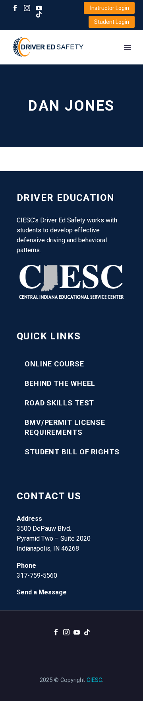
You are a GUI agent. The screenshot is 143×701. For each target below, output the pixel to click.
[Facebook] (15, 8)
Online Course (54, 364)
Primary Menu (127, 47)
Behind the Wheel (60, 383)
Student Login (111, 22)
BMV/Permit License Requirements (65, 427)
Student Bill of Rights (72, 452)
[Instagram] (27, 8)
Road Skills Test (59, 403)
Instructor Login (109, 8)
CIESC (94, 679)
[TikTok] (39, 14)
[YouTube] (39, 8)
